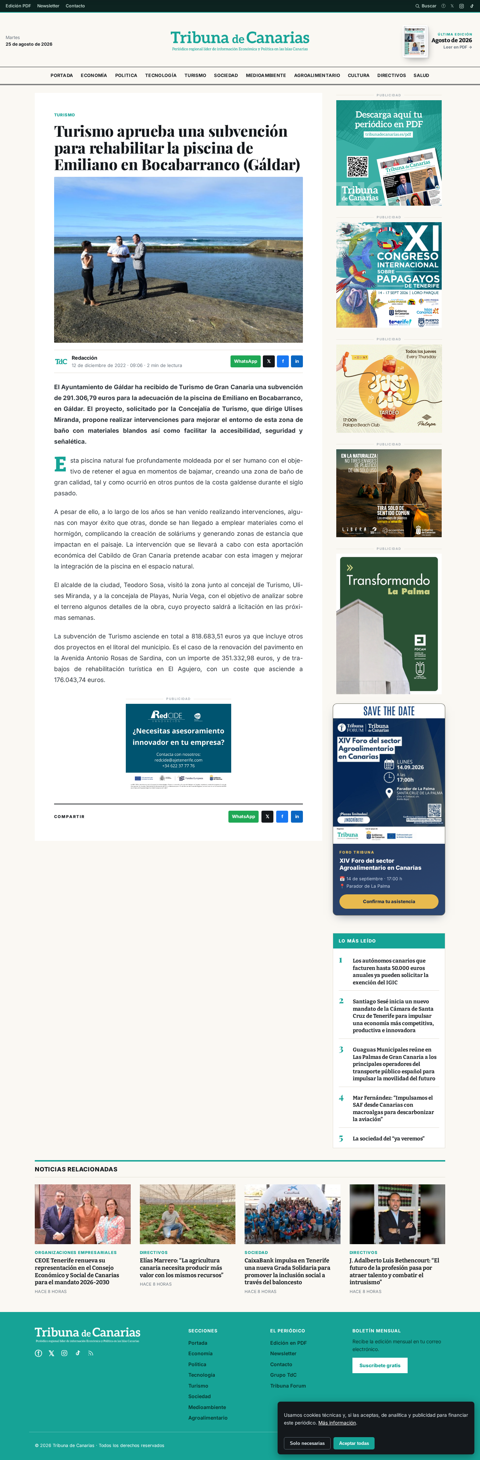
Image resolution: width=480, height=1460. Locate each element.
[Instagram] (461, 6)
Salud (421, 75)
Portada (62, 75)
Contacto (75, 5)
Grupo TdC (283, 1375)
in (297, 361)
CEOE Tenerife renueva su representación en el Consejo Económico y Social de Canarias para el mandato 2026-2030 (77, 1271)
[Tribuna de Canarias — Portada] (240, 41)
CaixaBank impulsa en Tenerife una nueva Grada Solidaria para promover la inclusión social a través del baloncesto (287, 1271)
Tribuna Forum (288, 1386)
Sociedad (226, 75)
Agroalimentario (317, 75)
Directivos (391, 75)
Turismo (195, 75)
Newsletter (48, 5)
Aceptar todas (354, 1443)
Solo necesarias (307, 1443)
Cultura (359, 75)
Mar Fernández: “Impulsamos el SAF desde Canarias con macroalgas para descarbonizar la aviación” (393, 1109)
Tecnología (161, 75)
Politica (126, 75)
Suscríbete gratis (380, 1365)
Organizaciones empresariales (76, 1252)
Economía (94, 75)
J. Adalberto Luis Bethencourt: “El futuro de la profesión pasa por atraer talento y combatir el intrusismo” (394, 1271)
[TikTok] (471, 6)
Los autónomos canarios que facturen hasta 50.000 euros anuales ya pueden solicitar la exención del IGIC (391, 972)
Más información (337, 1423)
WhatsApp (245, 361)
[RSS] (90, 1353)
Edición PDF (18, 5)
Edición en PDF (288, 1343)
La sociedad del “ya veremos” (388, 1139)
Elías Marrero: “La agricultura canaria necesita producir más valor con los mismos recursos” (181, 1268)
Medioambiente (266, 75)
